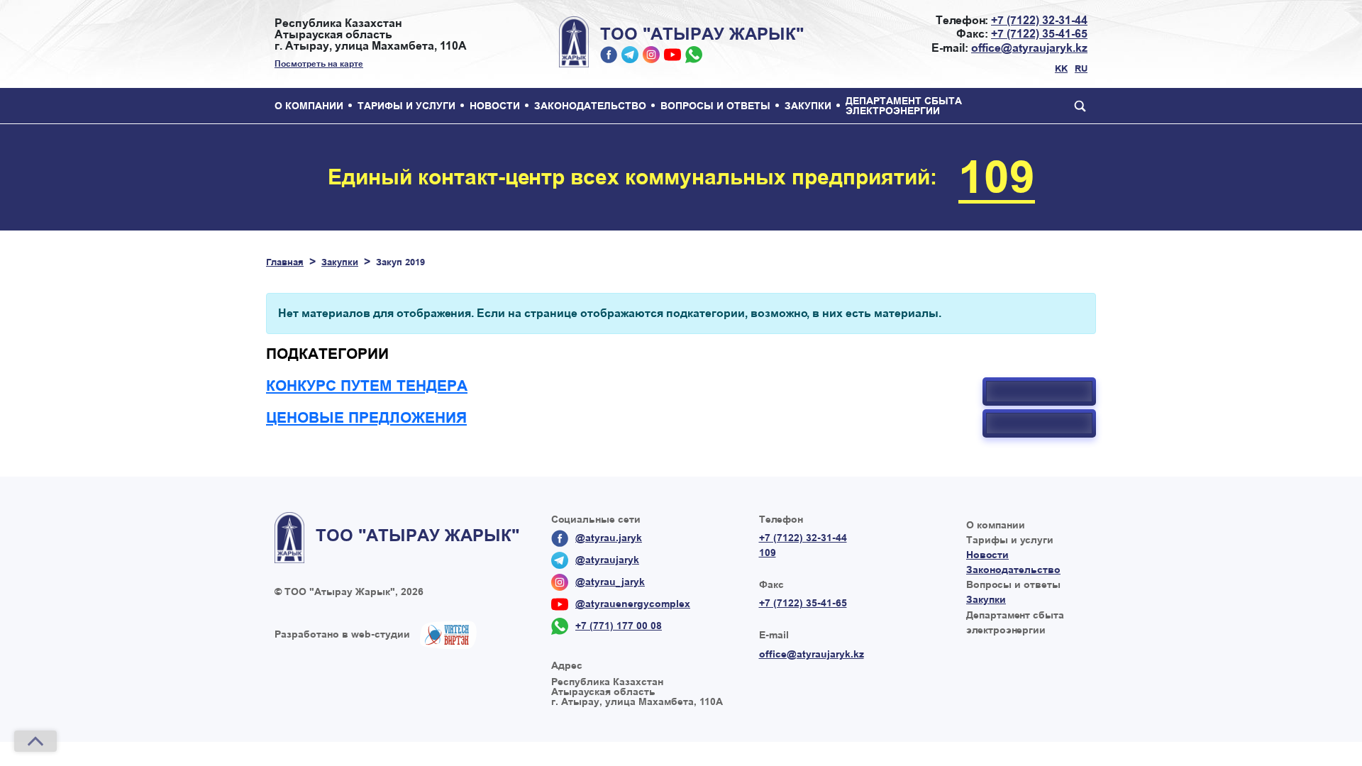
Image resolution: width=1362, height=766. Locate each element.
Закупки (808, 105)
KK (1061, 68)
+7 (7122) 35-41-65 (1039, 34)
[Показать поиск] (1076, 105)
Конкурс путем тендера (366, 385)
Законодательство (590, 105)
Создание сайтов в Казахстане (448, 635)
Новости (495, 105)
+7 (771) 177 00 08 (693, 54)
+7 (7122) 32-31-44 (1039, 20)
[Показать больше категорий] (1039, 391)
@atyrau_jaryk (651, 54)
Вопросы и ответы (715, 105)
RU (1081, 68)
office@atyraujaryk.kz (1029, 48)
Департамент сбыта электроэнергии (904, 105)
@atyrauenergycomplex (672, 54)
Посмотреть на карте (319, 64)
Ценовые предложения (366, 417)
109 (996, 177)
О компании (309, 105)
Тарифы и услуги (406, 105)
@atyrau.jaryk (608, 54)
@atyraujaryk (629, 54)
